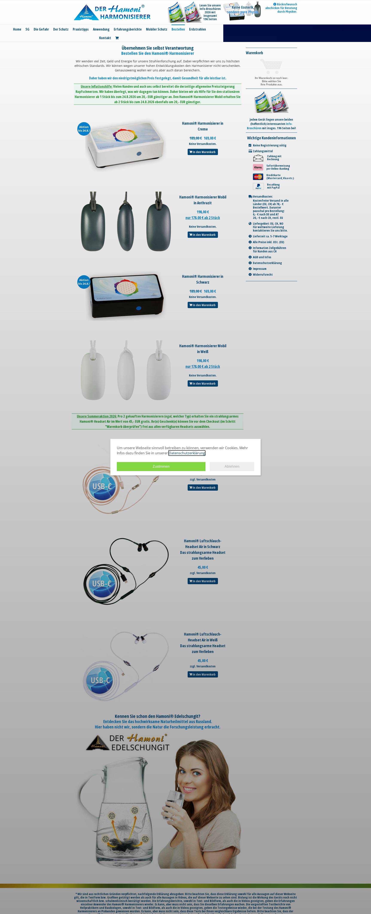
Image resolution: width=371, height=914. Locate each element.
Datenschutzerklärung (187, 453)
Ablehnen (232, 466)
